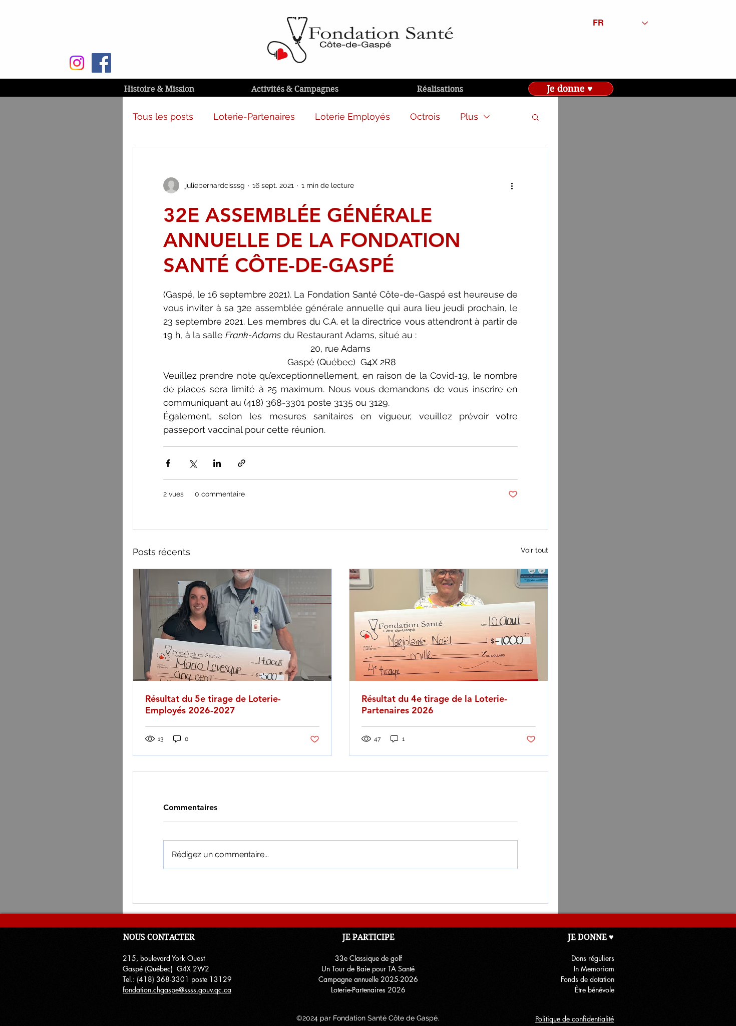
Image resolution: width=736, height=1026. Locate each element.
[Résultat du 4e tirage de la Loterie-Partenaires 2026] (448, 625)
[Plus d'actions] (512, 185)
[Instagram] (77, 63)
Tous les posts (163, 116)
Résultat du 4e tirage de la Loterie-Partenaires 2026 (434, 704)
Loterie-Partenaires (254, 116)
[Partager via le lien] (241, 463)
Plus (469, 116)
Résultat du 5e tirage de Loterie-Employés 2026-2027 (213, 704)
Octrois (425, 116)
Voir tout (534, 550)
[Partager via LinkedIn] (217, 463)
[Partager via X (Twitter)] (192, 463)
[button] (535, 117)
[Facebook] (101, 63)
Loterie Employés (352, 116)
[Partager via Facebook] (168, 463)
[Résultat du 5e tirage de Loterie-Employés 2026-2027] (232, 625)
